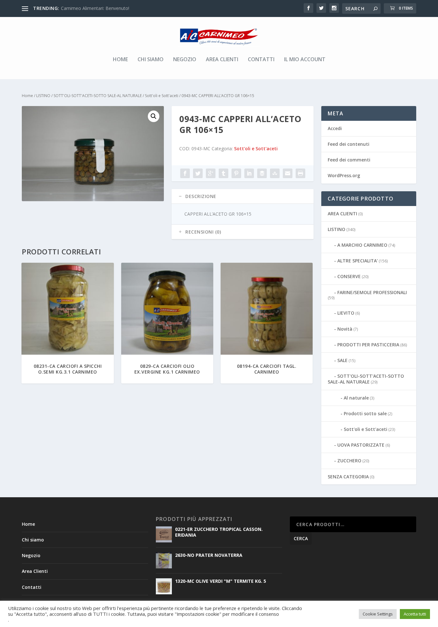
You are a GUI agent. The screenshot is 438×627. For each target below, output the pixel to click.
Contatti (261, 60)
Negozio (184, 60)
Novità (344, 329)
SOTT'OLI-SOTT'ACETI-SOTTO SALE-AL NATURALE (98, 95)
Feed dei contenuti (348, 144)
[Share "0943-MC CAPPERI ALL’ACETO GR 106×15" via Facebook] (185, 173)
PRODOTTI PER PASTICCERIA (368, 345)
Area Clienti (222, 60)
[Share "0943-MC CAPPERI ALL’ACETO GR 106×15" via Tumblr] (223, 173)
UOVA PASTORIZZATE (360, 445)
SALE (342, 360)
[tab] (243, 196)
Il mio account (304, 60)
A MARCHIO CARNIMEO (362, 245)
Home (120, 60)
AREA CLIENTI (342, 213)
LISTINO (43, 95)
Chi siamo (151, 60)
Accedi (335, 128)
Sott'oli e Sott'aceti (161, 95)
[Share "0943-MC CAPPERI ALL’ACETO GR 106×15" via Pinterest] (236, 173)
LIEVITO (345, 313)
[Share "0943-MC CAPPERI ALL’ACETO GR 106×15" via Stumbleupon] (275, 173)
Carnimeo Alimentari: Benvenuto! (95, 8)
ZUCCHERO (349, 461)
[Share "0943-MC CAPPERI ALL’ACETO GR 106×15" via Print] (300, 173)
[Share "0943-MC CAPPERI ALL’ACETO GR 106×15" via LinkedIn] (249, 173)
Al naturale (356, 398)
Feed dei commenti (349, 160)
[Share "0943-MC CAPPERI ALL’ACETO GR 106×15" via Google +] (210, 173)
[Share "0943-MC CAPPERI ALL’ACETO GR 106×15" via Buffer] (262, 173)
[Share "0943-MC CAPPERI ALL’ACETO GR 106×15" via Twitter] (198, 173)
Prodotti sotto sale (365, 413)
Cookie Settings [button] (378, 614)
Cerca (301, 538)
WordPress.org (344, 175)
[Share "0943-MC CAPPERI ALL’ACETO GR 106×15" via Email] (287, 173)
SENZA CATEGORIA (348, 477)
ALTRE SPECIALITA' (357, 261)
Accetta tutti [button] (415, 614)
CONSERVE (349, 276)
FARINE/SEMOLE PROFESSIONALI (372, 292)
